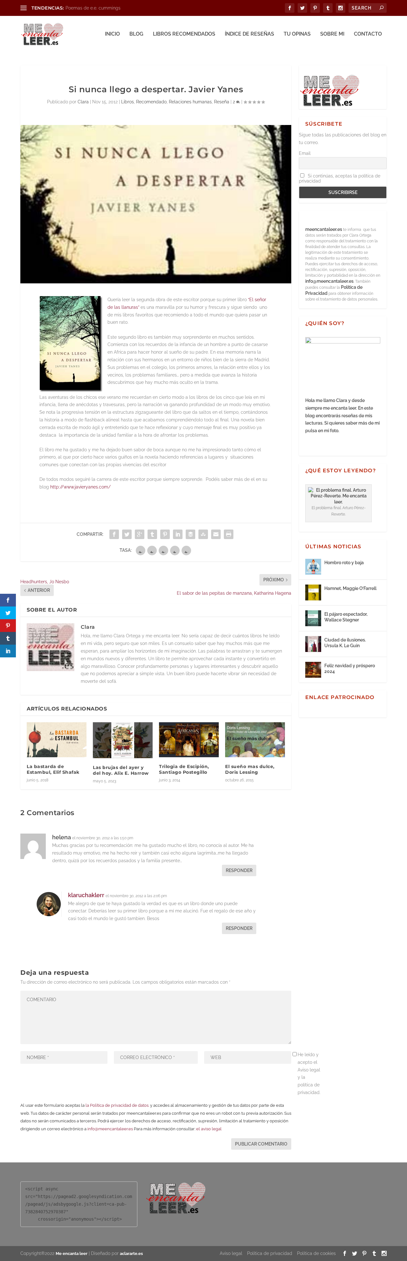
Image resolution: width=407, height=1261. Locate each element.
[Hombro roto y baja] (313, 567)
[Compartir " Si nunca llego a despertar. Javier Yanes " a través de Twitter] (127, 534)
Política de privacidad (269, 1253)
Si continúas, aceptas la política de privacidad (339, 178)
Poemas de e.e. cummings (93, 7)
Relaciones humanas (190, 101)
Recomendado (151, 101)
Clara (83, 101)
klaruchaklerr (86, 895)
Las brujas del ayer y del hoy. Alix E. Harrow (121, 770)
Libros (127, 101)
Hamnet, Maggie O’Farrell (350, 588)
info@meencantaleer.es (110, 1128)
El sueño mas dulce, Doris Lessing (250, 769)
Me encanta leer (71, 1253)
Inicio (112, 34)
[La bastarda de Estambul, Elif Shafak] (56, 739)
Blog (136, 34)
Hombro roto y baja (344, 562)
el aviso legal (209, 1128)
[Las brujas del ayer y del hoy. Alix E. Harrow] (123, 740)
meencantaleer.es (324, 229)
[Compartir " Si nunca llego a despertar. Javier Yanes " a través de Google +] (139, 534)
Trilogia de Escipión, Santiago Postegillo (184, 769)
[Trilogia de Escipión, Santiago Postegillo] (189, 739)
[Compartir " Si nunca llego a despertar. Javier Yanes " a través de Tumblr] (152, 534)
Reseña (221, 101)
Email (305, 153)
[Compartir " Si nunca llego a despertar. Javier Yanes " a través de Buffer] (190, 534)
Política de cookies (316, 1253)
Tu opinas (297, 34)
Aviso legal (231, 1253)
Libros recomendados (184, 34)
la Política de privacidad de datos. (117, 1105)
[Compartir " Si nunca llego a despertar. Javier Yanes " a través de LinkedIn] (177, 534)
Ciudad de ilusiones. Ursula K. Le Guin (345, 642)
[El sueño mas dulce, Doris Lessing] (255, 739)
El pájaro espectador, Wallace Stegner (346, 617)
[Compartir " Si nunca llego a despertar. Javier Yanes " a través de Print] (228, 534)
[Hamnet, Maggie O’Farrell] (313, 592)
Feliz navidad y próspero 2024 (349, 668)
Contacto (368, 34)
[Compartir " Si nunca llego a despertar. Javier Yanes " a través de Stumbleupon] (203, 534)
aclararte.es (131, 1253)
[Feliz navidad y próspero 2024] (313, 670)
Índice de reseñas (249, 34)
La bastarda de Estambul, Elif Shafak (53, 769)
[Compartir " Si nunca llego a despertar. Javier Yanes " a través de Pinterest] (165, 534)
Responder (239, 870)
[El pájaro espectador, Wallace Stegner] (313, 618)
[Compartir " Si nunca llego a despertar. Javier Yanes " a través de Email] (216, 534)
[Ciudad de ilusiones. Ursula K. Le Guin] (313, 644)
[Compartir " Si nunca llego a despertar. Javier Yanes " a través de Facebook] (114, 534)
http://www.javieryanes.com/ (80, 486)
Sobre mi (332, 34)
